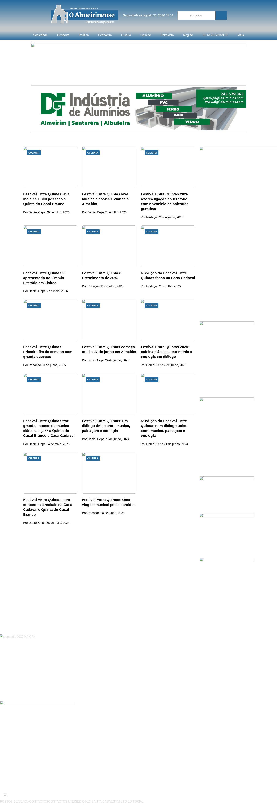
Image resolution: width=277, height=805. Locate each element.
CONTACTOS (38, 801)
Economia (105, 35)
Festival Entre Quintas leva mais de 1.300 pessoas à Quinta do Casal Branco (46, 199)
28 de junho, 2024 (117, 439)
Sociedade (40, 35)
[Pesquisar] (221, 15)
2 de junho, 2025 (175, 365)
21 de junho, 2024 (176, 444)
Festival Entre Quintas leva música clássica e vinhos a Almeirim (105, 199)
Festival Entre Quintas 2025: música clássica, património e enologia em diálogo (166, 352)
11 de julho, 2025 (111, 286)
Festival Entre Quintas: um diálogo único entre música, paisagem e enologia (106, 426)
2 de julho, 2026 (116, 212)
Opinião (145, 35)
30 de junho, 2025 (54, 365)
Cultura (126, 35)
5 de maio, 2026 (57, 291)
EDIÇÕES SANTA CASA (94, 801)
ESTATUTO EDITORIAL (127, 801)
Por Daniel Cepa (34, 212)
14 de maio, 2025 (58, 444)
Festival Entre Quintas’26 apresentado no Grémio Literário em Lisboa (45, 278)
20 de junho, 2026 (171, 217)
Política (84, 35)
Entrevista (167, 35)
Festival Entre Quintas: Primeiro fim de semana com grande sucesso (47, 352)
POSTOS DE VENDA (14, 801)
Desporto (63, 35)
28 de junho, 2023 (112, 513)
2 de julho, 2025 (170, 286)
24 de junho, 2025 (117, 360)
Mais (240, 35)
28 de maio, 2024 (58, 522)
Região (188, 35)
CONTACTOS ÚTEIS (62, 801)
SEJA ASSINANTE (215, 35)
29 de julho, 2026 (58, 212)
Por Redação (149, 217)
